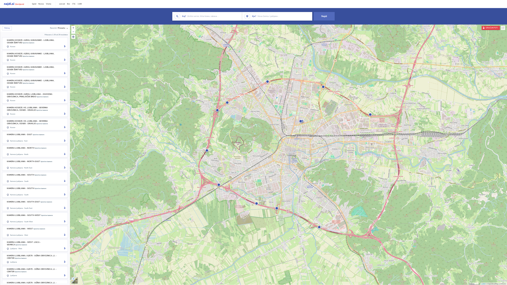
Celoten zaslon (503, 28)
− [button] (73, 31)
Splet (34, 4)
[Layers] (74, 280)
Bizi (68, 4)
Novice (41, 4)
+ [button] (73, 27)
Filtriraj (7, 28)
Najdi (324, 16)
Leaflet (483, 284)
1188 (80, 4)
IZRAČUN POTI (492, 28)
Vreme (48, 4)
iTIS (73, 4)
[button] (73, 37)
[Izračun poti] (64, 46)
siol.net (62, 4)
